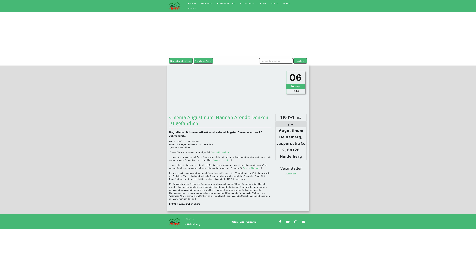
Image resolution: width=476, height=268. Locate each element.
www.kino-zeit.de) (221, 152)
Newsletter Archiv (203, 61)
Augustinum (291, 173)
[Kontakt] (303, 222)
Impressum (250, 222)
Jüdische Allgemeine (251, 168)
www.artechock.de (222, 160)
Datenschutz (237, 222)
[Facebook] (280, 222)
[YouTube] (288, 222)
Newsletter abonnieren (181, 61)
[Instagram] (296, 222)
